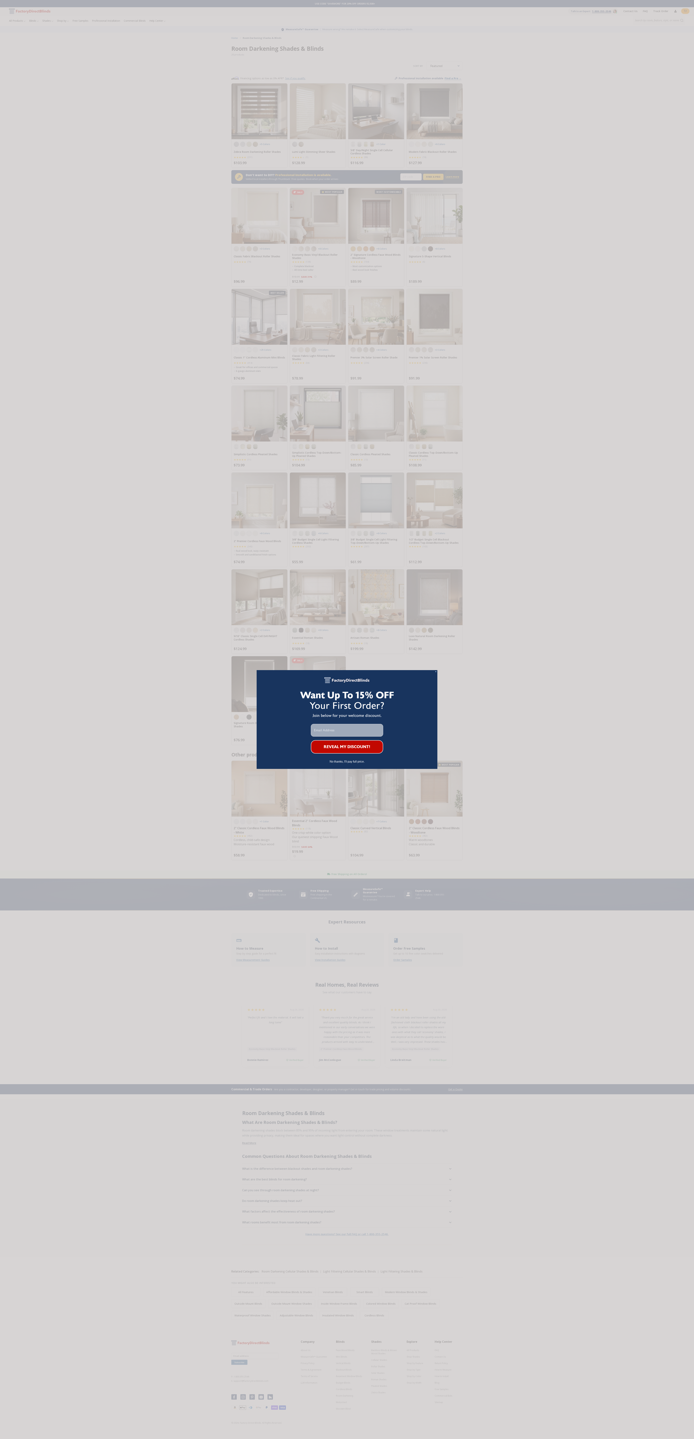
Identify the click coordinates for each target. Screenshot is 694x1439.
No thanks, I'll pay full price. (347, 761)
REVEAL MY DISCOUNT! (347, 747)
